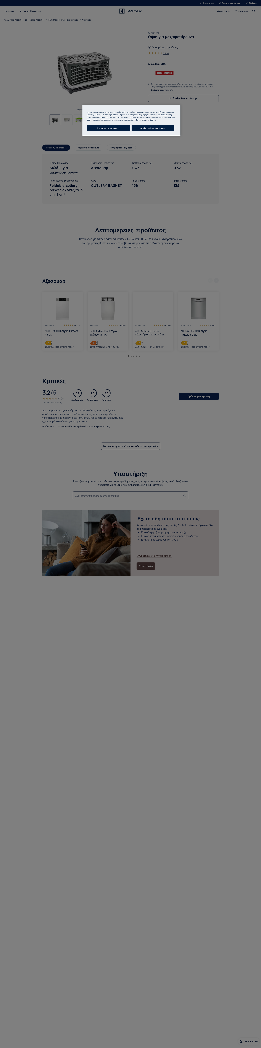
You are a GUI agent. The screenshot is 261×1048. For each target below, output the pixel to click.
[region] (131, 120)
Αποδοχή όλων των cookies (152, 128)
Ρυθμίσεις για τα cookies (108, 128)
